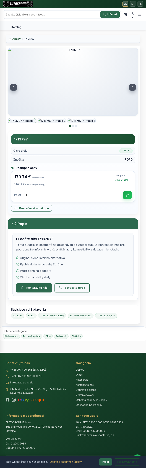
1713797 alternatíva (80, 315)
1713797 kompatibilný (52, 315)
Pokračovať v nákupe (34, 208)
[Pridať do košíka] (127, 195)
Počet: (18, 195)
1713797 (17, 315)
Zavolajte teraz (75, 287)
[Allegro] (37, 400)
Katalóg (16, 27)
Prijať (105, 462)
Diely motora (11, 336)
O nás (79, 374)
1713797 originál (106, 315)
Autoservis (82, 379)
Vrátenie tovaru (85, 394)
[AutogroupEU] (18, 4)
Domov (16, 38)
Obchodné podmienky (89, 404)
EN (132, 3)
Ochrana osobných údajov (66, 462)
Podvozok (61, 336)
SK (125, 3)
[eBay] (23, 400)
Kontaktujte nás (37, 287)
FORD (31, 315)
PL (140, 3)
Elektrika (76, 336)
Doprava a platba (86, 389)
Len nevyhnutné (127, 462)
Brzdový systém (31, 336)
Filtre (48, 336)
